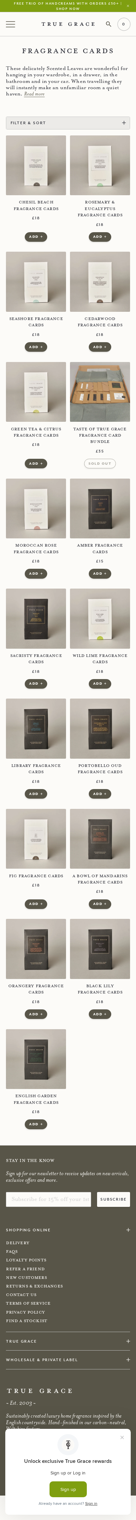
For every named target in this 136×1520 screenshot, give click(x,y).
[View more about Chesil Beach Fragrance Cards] (36, 165)
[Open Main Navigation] (11, 24)
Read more (34, 94)
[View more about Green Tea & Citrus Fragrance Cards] (36, 392)
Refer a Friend (25, 1269)
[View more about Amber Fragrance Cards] (100, 509)
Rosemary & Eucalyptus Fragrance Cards (100, 208)
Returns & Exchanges (34, 1286)
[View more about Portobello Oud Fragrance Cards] (100, 729)
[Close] (129, 6)
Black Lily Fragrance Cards (100, 989)
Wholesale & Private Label (42, 1360)
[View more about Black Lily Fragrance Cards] (100, 949)
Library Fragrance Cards (36, 769)
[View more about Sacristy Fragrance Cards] (36, 619)
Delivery (17, 1243)
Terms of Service (28, 1303)
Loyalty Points (26, 1260)
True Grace (21, 1341)
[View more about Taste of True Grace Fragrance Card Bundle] (100, 392)
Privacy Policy (25, 1312)
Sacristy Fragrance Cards (36, 659)
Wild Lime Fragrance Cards (100, 659)
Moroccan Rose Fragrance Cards (36, 548)
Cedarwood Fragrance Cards (100, 322)
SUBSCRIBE (113, 1199)
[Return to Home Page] (39, 1391)
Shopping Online (28, 1230)
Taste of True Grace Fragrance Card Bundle (100, 435)
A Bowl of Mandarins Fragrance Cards (100, 879)
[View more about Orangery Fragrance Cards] (36, 949)
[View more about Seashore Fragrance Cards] (36, 282)
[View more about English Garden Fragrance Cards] (36, 1059)
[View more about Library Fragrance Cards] (36, 729)
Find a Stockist (26, 1320)
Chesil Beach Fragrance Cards (36, 205)
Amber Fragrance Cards (100, 548)
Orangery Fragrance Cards (36, 989)
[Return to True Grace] (68, 24)
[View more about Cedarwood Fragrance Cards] (100, 282)
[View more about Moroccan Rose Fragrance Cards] (36, 509)
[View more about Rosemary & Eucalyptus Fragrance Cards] (100, 165)
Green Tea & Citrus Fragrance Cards (36, 432)
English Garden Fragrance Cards (36, 1099)
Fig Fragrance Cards (36, 876)
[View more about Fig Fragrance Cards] (36, 839)
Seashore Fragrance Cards (36, 322)
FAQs (11, 1251)
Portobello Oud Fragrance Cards (100, 769)
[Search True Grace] (109, 24)
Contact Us (21, 1294)
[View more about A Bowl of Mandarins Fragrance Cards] (100, 839)
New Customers (26, 1277)
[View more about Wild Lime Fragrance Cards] (100, 619)
